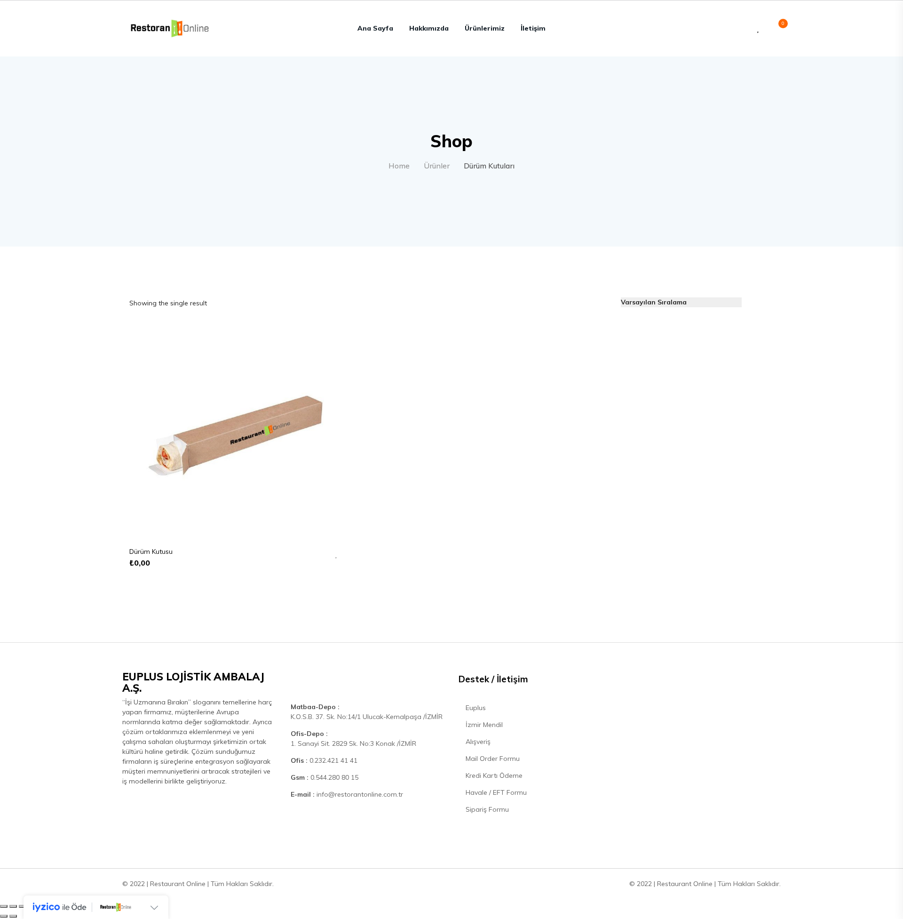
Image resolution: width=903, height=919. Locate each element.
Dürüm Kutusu (151, 551)
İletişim (533, 28)
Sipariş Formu (486, 809)
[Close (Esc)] (4, 906)
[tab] (754, 302)
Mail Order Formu (492, 758)
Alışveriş (477, 741)
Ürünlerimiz (485, 28)
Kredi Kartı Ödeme (493, 775)
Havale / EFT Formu (495, 792)
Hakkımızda (429, 28)
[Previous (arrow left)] (4, 916)
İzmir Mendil (483, 724)
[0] (778, 28)
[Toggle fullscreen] (22, 906)
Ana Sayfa (375, 28)
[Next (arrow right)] (13, 916)
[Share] (13, 906)
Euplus (475, 707)
